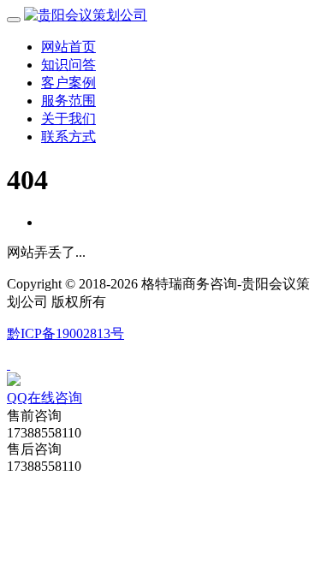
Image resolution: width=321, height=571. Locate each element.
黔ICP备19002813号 (65, 333)
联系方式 (68, 136)
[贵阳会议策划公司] (85, 15)
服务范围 (68, 100)
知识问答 (68, 64)
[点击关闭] (8, 364)
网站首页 (68, 46)
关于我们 (68, 118)
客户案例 (68, 82)
